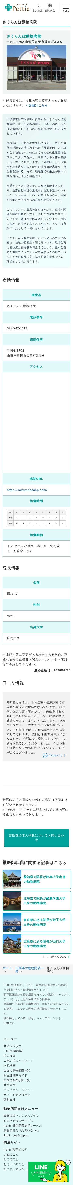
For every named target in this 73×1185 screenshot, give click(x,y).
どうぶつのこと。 (15, 1164)
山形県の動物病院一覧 (29, 969)
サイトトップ (12, 1046)
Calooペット (57, 755)
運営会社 (9, 1099)
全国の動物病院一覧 (17, 1070)
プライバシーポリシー (18, 1090)
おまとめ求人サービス (18, 1120)
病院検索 (50, 10)
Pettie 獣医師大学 (15, 1149)
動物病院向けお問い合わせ (21, 1130)
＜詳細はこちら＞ (38, 105)
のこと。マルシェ (15, 1169)
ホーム (7, 968)
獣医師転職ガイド (15, 1075)
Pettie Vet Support (16, 1135)
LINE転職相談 (13, 1051)
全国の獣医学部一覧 (17, 1080)
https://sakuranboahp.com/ (27, 490)
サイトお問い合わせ (17, 1094)
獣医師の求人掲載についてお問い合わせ (36, 838)
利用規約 (9, 1085)
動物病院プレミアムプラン (21, 1116)
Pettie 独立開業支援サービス (23, 1125)
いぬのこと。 (12, 1154)
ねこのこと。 (12, 1159)
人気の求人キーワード (18, 1060)
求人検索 (37, 10)
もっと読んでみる (54, 957)
